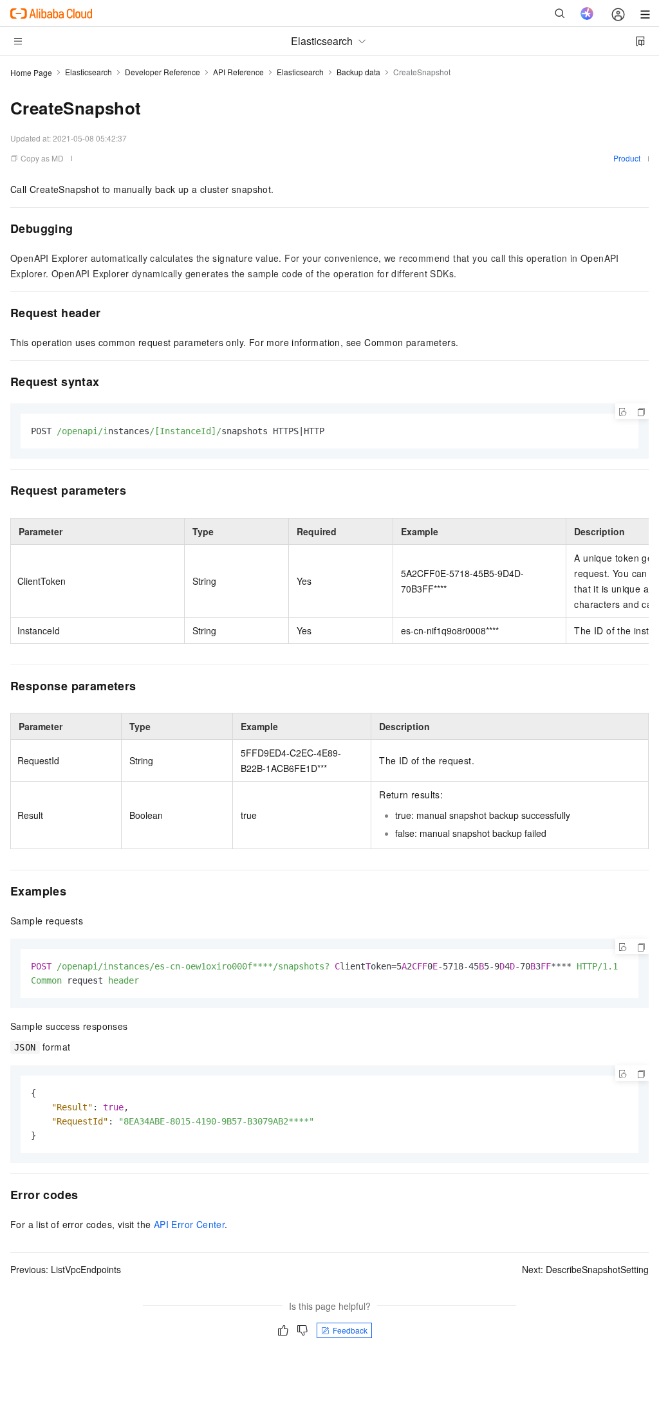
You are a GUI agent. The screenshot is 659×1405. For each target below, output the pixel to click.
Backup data (358, 71)
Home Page (31, 72)
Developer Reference (162, 71)
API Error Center (189, 1224)
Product (626, 157)
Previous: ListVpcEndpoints (65, 1269)
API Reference (238, 71)
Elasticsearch (88, 71)
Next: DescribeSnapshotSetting (585, 1269)
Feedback (350, 1330)
